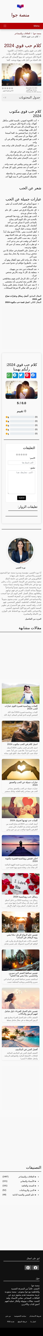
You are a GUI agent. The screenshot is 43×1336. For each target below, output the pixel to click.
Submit (21, 498)
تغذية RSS (10, 1321)
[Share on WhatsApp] (9, 375)
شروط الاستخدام (35, 1316)
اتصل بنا (33, 1321)
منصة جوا (37, 33)
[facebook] (35, 1267)
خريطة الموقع (22, 1321)
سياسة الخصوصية (20, 1316)
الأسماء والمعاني (27, 1181)
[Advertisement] (21, 327)
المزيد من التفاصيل (33, 619)
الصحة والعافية (28, 1186)
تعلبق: (32, 468)
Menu (36, 26)
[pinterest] (28, 1267)
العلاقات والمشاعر (26, 1177)
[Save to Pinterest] (27, 375)
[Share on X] (21, 375)
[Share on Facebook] (33, 375)
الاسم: (32, 458)
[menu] (5, 26)
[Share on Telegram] (15, 375)
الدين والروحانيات (26, 1190)
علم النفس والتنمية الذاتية (23, 1195)
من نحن (8, 1316)
